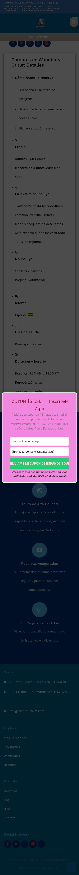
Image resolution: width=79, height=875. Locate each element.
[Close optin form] (72, 398)
